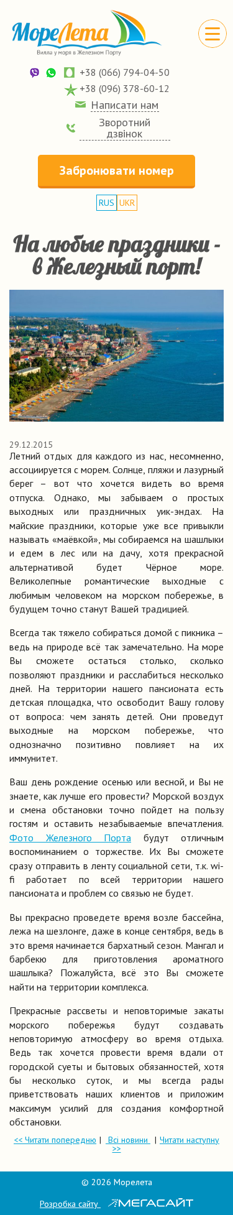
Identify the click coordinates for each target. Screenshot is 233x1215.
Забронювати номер (117, 170)
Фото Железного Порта (70, 837)
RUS (106, 202)
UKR (127, 202)
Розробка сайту (70, 1203)
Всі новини (128, 1139)
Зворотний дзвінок (124, 128)
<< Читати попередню (55, 1139)
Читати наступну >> (166, 1144)
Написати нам (124, 105)
